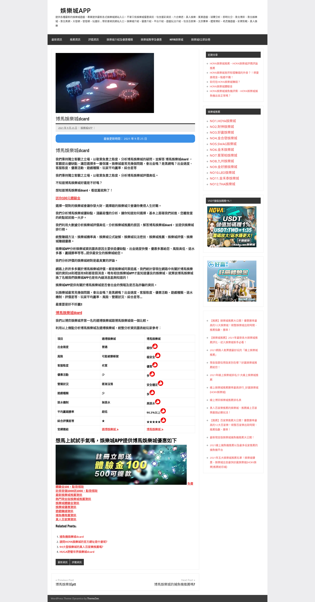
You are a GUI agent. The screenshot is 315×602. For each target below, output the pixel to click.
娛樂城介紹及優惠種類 (120, 39)
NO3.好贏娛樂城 (222, 132)
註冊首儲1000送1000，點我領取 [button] (77, 491)
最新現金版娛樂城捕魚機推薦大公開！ (232, 437)
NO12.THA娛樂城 (222, 184)
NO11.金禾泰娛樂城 (224, 178)
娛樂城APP (87, 127)
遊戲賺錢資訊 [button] (64, 511)
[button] (68, 198)
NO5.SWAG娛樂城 (223, 144)
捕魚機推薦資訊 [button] (66, 515)
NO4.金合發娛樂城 (223, 138)
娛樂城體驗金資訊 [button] (67, 503)
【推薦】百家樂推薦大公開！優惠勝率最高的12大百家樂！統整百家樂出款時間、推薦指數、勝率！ (233, 424)
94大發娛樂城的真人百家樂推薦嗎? (81, 547)
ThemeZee (93, 598)
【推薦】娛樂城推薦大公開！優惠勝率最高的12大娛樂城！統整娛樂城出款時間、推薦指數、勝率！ (233, 325)
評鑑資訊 (93, 39)
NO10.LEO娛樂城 (222, 172)
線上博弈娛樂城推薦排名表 (225, 399)
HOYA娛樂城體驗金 (221, 86)
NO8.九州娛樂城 (222, 161)
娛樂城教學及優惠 (151, 39)
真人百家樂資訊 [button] (66, 519)
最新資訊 (57, 39)
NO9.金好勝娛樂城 (223, 167)
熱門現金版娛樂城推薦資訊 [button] (73, 499)
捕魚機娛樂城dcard (72, 536)
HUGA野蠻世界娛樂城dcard (77, 551)
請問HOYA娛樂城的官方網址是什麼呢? (83, 541)
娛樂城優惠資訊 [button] (66, 507)
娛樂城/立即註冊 (200, 39)
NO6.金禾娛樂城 (222, 149)
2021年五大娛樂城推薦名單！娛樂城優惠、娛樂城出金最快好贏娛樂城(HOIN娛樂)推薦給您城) (233, 462)
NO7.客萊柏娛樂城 (223, 155)
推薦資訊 (75, 39)
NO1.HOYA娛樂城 (223, 121)
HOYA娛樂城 (176, 39)
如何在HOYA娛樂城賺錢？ (225, 81)
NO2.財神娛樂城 (222, 126)
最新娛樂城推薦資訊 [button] (69, 495)
